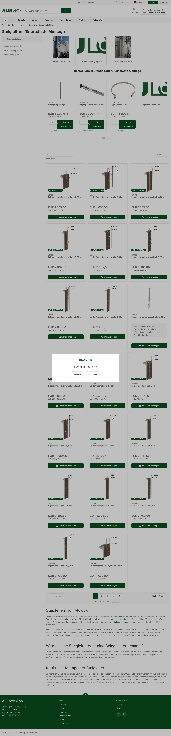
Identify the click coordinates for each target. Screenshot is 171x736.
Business (92, 374)
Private (77, 374)
